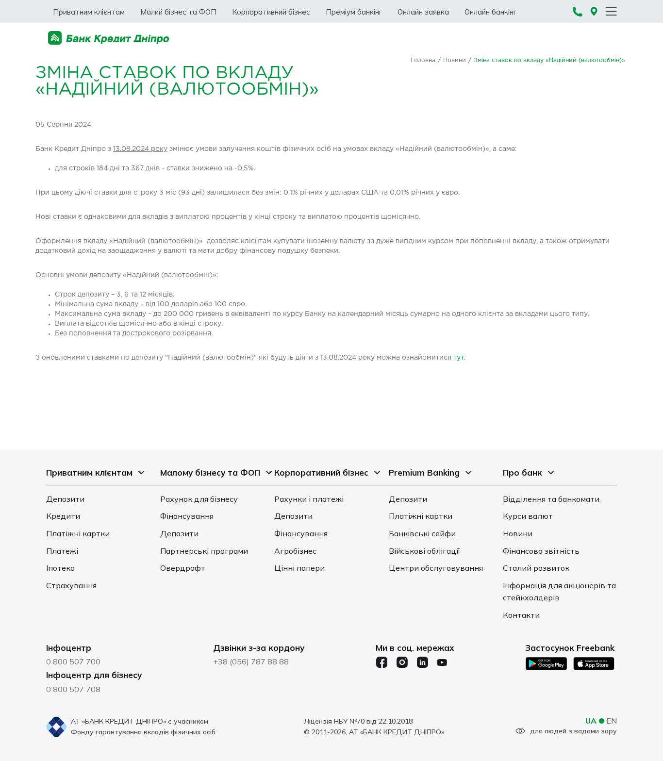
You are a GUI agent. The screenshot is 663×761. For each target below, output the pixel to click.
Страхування (71, 585)
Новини (454, 60)
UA (591, 721)
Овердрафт (182, 568)
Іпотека (60, 568)
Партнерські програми (204, 551)
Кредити (63, 516)
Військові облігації (424, 551)
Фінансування (187, 516)
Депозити (65, 499)
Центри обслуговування (436, 568)
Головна (423, 60)
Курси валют (528, 516)
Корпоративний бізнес (271, 12)
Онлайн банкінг (490, 12)
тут (458, 358)
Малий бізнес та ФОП (178, 12)
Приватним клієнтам (89, 12)
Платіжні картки (78, 533)
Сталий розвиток (536, 568)
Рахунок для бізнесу (199, 499)
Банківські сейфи (422, 533)
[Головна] (108, 38)
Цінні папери (299, 568)
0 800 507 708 (73, 689)
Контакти (521, 615)
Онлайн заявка (423, 12)
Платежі (62, 551)
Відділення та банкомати (551, 499)
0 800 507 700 (73, 661)
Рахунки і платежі (309, 499)
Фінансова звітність (541, 551)
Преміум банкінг (354, 12)
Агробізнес (295, 551)
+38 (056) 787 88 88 (251, 661)
